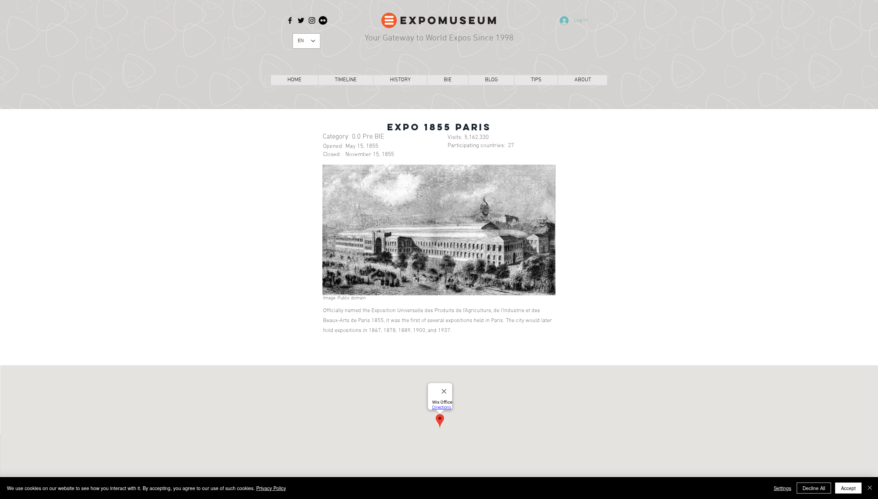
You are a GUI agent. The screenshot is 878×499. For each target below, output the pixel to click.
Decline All (814, 488)
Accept (848, 488)
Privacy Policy (271, 488)
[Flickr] (323, 20)
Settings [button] (782, 488)
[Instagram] (312, 20)
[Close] (870, 488)
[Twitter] (301, 20)
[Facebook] (290, 20)
